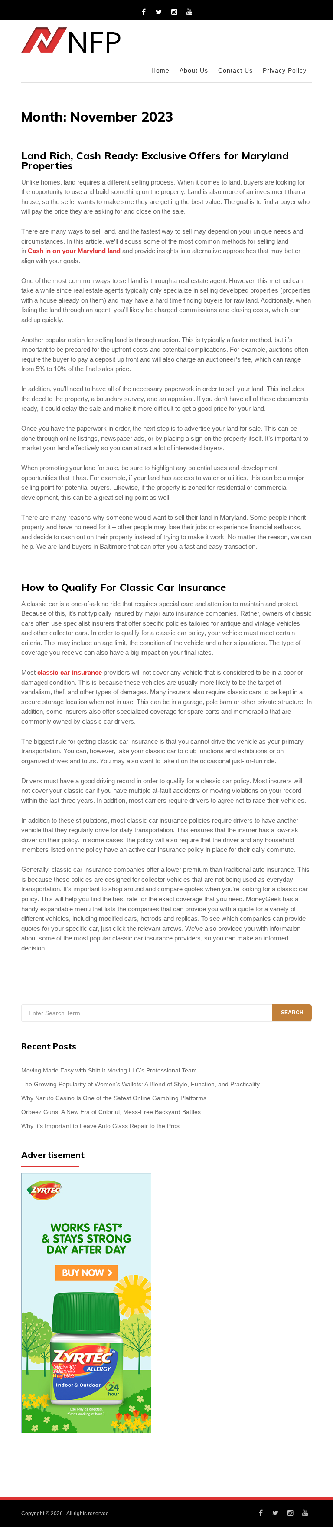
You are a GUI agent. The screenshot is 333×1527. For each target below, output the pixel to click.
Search (292, 1012)
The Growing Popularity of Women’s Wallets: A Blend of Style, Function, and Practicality (140, 1084)
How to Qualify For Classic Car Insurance (123, 587)
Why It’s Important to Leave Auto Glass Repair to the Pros (100, 1126)
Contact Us (235, 70)
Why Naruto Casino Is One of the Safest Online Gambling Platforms (113, 1098)
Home (160, 70)
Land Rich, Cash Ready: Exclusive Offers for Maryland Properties (155, 160)
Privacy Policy (285, 70)
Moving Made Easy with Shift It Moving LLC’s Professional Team (109, 1070)
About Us (194, 70)
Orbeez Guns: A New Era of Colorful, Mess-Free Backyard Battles (111, 1112)
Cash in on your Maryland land (74, 250)
